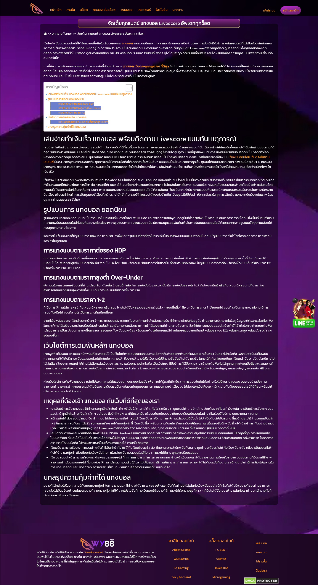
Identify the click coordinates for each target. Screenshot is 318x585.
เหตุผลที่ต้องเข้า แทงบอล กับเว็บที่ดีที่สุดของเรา (83, 122)
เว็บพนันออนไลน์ (93, 552)
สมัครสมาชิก (291, 10)
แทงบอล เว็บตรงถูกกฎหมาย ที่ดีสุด (146, 66)
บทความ (177, 9)
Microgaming (221, 577)
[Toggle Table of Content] (127, 88)
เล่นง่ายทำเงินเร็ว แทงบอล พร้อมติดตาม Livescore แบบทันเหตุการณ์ (90, 94)
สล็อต (84, 9)
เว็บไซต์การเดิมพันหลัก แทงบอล (67, 117)
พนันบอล (126, 9)
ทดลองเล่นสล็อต (104, 9)
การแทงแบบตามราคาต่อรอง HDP (76, 104)
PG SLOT (221, 550)
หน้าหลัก (55, 9)
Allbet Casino (181, 550)
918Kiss (221, 559)
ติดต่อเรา (261, 570)
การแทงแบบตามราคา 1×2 (71, 113)
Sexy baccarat (181, 577)
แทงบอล (127, 43)
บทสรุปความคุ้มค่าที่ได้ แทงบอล (67, 127)
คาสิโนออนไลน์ (181, 541)
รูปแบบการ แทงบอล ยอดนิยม (66, 99)
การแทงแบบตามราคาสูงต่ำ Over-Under (79, 108)
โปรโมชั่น (161, 9)
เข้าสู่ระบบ (269, 10)
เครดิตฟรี (144, 9)
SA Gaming (181, 568)
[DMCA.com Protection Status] (261, 580)
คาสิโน (70, 9)
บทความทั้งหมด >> (64, 33)
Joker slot (221, 568)
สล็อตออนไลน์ (221, 541)
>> (49, 33)
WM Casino (181, 559)
